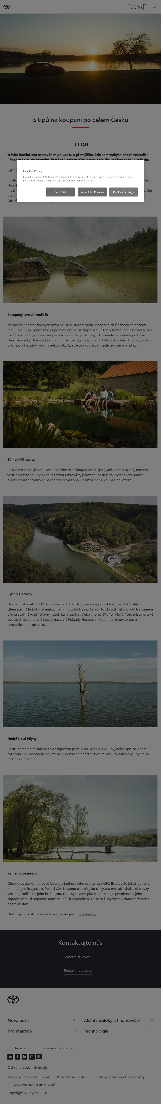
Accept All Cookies (92, 192)
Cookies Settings (123, 192)
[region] (80, 181)
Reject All (60, 192)
